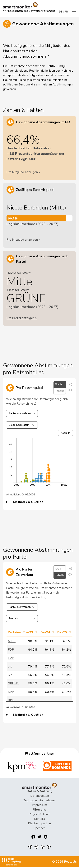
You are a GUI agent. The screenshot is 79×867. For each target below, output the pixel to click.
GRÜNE (13, 683)
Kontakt (39, 819)
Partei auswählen (20, 413)
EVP (11, 658)
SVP (11, 692)
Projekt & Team (39, 814)
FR (66, 11)
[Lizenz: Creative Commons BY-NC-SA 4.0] (39, 847)
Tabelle (59, 391)
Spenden (39, 828)
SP (10, 675)
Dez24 (45, 632)
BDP (11, 700)
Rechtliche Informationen (39, 800)
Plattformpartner (39, 823)
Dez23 (28, 632)
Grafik (58, 384)
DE (61, 11)
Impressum (39, 805)
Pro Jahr (13, 618)
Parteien (14, 632)
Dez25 (62, 632)
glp (10, 666)
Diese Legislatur (19, 425)
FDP (11, 650)
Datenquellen (39, 796)
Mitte (12, 641)
